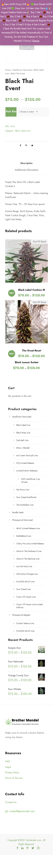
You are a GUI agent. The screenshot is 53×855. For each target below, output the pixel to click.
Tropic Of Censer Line (26, 596)
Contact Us (10, 802)
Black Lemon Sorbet (26, 362)
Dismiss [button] (35, 40)
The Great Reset (31, 350)
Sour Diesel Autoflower (26, 497)
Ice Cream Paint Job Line (27, 455)
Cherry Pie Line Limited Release (30, 543)
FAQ (7, 761)
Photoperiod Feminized (22, 520)
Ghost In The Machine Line (27, 558)
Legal (8, 767)
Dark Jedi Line (22, 440)
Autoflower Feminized (22, 70)
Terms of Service (14, 778)
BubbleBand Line (23, 536)
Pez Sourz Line (22, 489)
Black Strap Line (23, 432)
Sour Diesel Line (23, 589)
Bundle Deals (18, 512)
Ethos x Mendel (22, 448)
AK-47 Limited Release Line (28, 528)
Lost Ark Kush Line (24, 566)
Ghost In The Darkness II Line (28, 551)
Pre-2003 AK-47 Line (25, 581)
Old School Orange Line (27, 574)
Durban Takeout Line (25, 623)
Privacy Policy (12, 772)
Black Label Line (22, 130)
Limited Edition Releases (27, 470)
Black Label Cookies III (31, 290)
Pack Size (11, 111)
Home (7, 70)
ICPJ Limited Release (25, 463)
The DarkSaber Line (24, 504)
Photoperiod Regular (21, 615)
